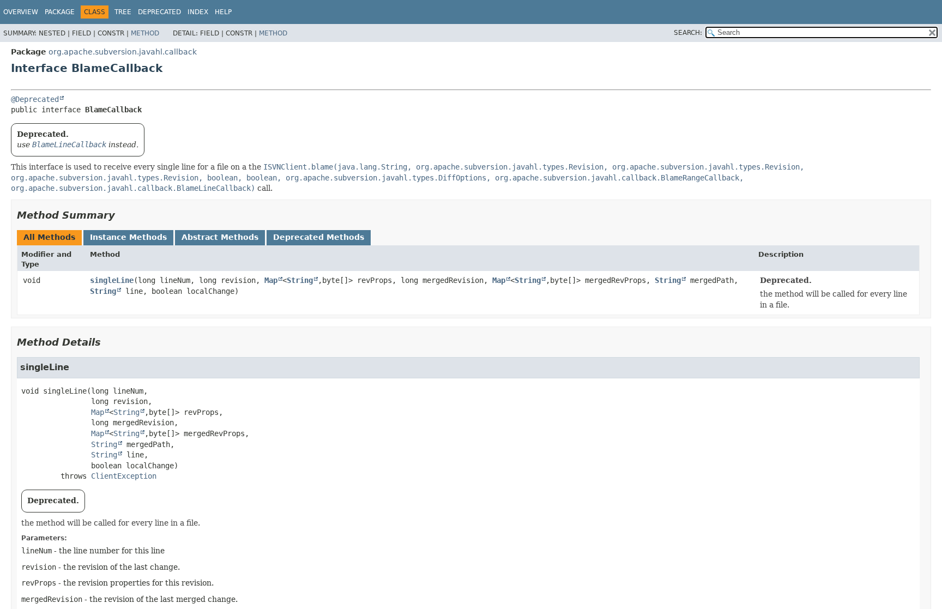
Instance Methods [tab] (128, 237)
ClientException (123, 476)
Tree (122, 12)
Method (145, 33)
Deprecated (159, 12)
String (300, 280)
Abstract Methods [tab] (220, 237)
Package (60, 12)
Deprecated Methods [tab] (318, 237)
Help (223, 12)
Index (198, 12)
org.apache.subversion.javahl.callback (123, 51)
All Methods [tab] (49, 237)
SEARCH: (688, 33)
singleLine (112, 280)
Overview (20, 12)
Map (270, 280)
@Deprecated (35, 99)
